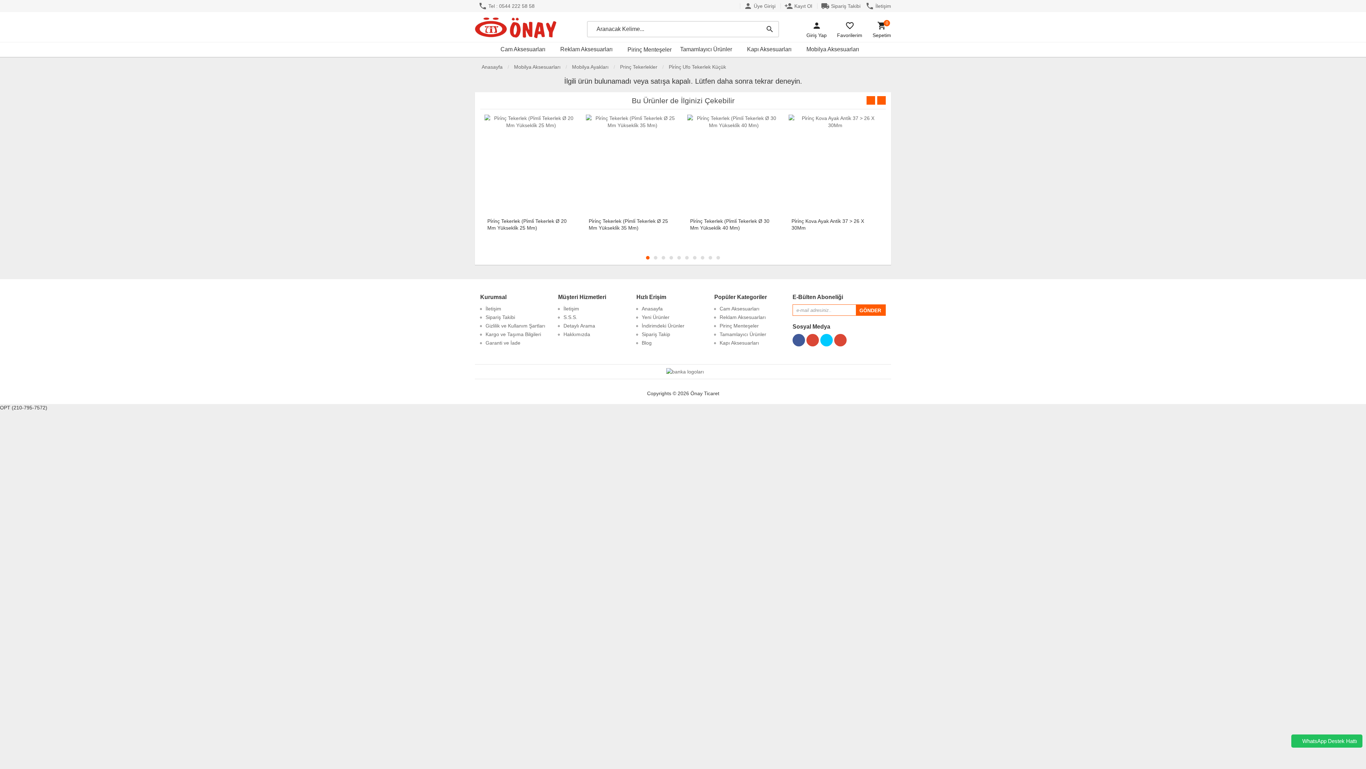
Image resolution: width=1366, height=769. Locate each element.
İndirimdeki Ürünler (663, 326)
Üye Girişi (759, 6)
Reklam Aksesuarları (586, 49)
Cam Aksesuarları (523, 49)
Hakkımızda (576, 334)
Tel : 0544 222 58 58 (506, 6)
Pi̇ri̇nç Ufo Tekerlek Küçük (697, 67)
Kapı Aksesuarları (769, 49)
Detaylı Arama (579, 326)
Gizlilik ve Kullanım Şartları (515, 326)
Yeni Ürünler (655, 317)
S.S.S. (570, 317)
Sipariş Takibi (841, 6)
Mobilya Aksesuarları (832, 49)
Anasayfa (492, 67)
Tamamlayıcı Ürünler (706, 49)
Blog (647, 343)
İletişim (878, 6)
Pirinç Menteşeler (650, 50)
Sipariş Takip (656, 334)
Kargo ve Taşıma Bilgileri (513, 334)
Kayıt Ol (798, 6)
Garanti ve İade (503, 343)
